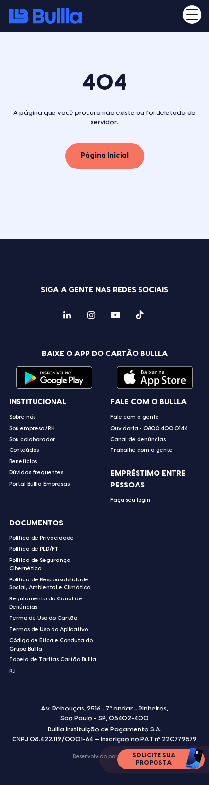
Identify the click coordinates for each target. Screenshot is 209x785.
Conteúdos (24, 450)
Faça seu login (130, 500)
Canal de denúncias (138, 439)
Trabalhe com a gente (141, 450)
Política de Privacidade (41, 538)
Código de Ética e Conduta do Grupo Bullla (51, 645)
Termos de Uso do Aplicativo (48, 629)
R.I (12, 670)
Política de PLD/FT (33, 549)
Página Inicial (105, 155)
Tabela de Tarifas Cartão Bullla (52, 659)
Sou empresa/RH (32, 428)
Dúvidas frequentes (36, 472)
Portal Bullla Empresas (39, 483)
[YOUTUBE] (115, 316)
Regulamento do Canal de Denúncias (45, 603)
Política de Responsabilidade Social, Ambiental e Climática (50, 584)
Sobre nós (22, 417)
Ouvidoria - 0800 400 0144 (149, 428)
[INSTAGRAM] (91, 316)
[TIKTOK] (140, 316)
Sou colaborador (32, 439)
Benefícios (23, 461)
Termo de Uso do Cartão (43, 618)
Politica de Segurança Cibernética (39, 564)
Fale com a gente (134, 417)
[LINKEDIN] (67, 316)
